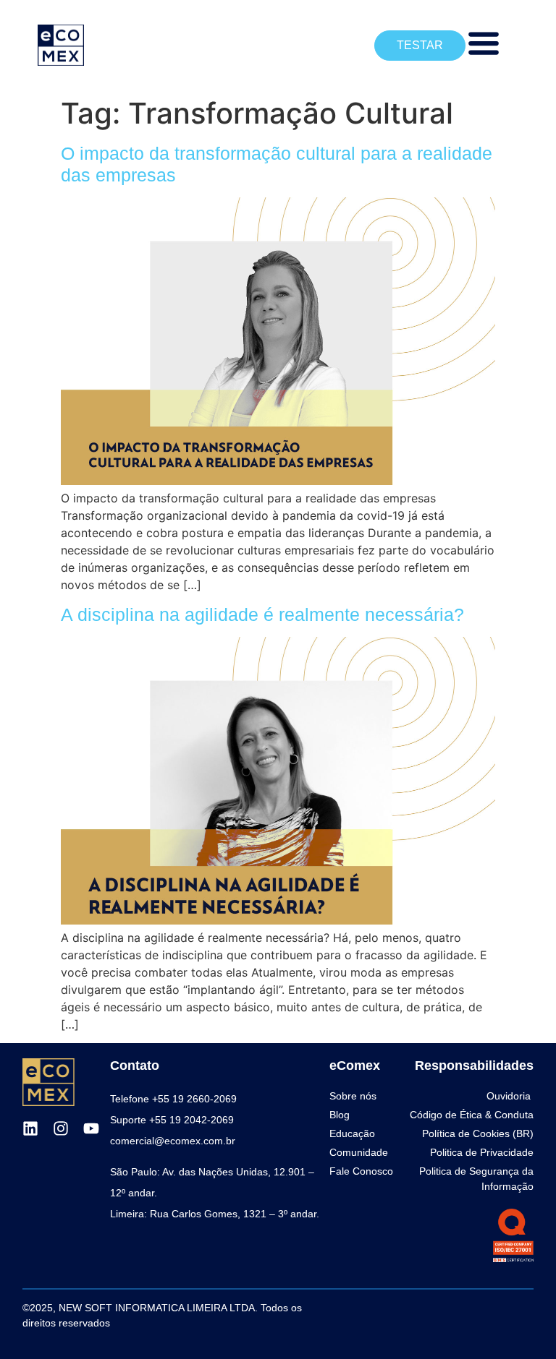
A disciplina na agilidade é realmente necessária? (262, 614)
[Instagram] (61, 1128)
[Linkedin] (30, 1128)
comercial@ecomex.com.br (172, 1140)
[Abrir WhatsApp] (520, 1322)
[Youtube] (91, 1128)
